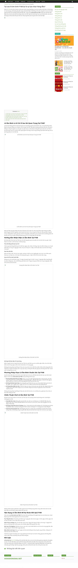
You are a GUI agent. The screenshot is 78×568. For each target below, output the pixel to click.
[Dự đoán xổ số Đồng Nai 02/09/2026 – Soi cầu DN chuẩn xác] (64, 36)
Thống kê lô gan (58, 15)
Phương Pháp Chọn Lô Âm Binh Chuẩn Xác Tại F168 (16, 116)
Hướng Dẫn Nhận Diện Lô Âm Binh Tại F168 (14, 115)
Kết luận (7, 120)
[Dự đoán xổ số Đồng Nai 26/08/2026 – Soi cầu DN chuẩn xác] (59, 61)
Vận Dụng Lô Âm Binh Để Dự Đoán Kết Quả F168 (15, 118)
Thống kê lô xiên (58, 20)
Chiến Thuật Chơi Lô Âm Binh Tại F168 (13, 117)
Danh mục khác (11, 4)
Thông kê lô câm (58, 13)
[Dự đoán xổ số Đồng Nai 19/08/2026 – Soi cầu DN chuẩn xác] (59, 67)
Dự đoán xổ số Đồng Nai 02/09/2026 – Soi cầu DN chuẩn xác (63, 47)
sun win (14, 567)
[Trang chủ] (5, 1)
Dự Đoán (17, 1)
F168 (9, 9)
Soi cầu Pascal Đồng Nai (60, 24)
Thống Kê (23, 1)
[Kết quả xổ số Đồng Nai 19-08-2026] (59, 81)
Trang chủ (6, 4)
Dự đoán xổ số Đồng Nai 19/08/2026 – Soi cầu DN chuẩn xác (68, 68)
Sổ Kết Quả (10, 1)
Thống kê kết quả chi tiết (60, 26)
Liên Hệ (63, 558)
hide (18, 111)
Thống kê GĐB (58, 11)
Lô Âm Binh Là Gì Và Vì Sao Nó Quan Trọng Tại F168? (16, 113)
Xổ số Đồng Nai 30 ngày (60, 30)
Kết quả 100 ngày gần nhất (61, 9)
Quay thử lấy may (59, 22)
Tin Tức (43, 1)
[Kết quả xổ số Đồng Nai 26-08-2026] (59, 76)
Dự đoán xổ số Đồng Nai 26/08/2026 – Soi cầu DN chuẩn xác (68, 62)
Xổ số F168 (13, 540)
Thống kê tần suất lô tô (60, 28)
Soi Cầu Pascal (30, 1)
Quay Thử (38, 1)
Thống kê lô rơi (58, 17)
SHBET (5, 563)
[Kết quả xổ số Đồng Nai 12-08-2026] (59, 87)
